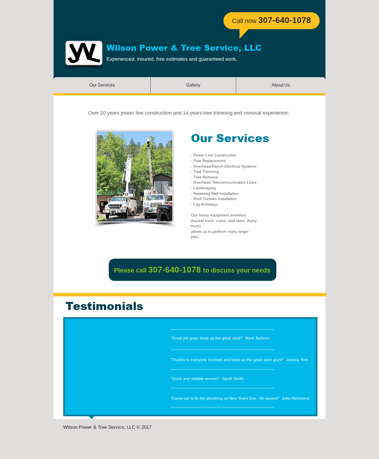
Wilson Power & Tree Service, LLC (184, 47)
